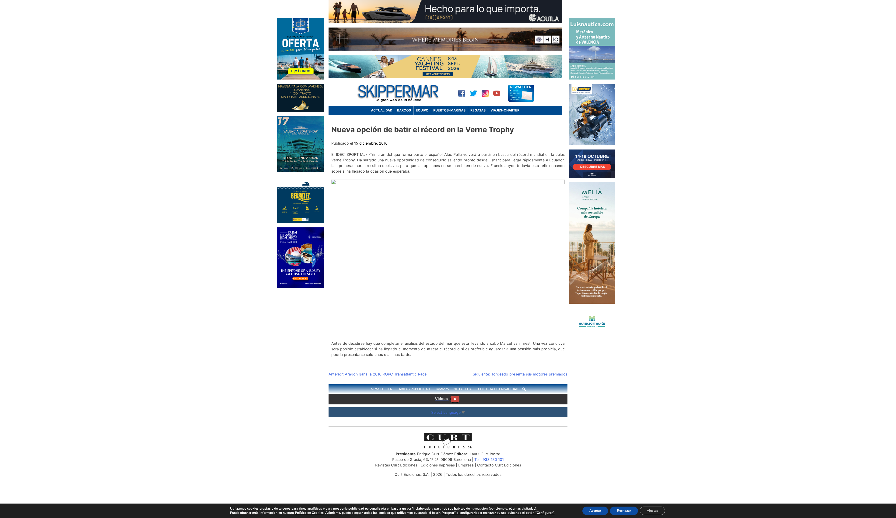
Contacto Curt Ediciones (499, 465)
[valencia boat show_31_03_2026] (300, 171)
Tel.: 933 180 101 (489, 459)
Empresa (466, 465)
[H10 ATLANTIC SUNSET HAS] (445, 49)
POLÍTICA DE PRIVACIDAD (498, 389)
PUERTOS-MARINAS (449, 110)
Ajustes (652, 510)
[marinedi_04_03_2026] (300, 110)
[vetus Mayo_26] (592, 144)
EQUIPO (422, 110)
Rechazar (624, 510)
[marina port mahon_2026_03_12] (592, 333)
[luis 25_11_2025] (592, 78)
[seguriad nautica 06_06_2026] (300, 221)
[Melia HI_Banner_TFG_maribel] (592, 302)
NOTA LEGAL (463, 389)
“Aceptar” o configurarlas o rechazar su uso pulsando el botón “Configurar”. (497, 513)
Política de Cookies (309, 513)
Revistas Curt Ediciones (396, 465)
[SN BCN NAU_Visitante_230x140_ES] (592, 176)
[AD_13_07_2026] (300, 78)
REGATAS (478, 110)
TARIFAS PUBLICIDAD (413, 389)
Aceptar (595, 510)
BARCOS (404, 110)
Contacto (442, 389)
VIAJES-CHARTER (504, 110)
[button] (524, 389)
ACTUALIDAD (381, 110)
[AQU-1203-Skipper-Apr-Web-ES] (445, 22)
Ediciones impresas (438, 465)
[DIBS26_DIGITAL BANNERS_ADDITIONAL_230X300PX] (300, 287)
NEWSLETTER (381, 389)
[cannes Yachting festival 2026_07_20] (445, 76)
